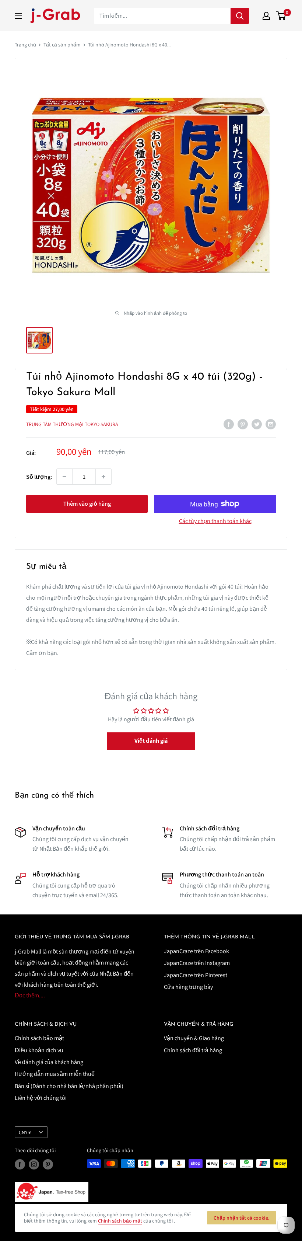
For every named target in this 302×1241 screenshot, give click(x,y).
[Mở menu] (18, 16)
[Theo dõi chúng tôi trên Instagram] (34, 1164)
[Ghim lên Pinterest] (243, 423)
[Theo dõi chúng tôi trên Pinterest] (48, 1164)
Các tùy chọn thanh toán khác (215, 521)
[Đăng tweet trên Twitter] (257, 423)
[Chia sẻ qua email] (271, 423)
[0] (281, 15)
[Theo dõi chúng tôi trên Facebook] (20, 1164)
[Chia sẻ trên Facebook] (229, 423)
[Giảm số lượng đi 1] (64, 476)
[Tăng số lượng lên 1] (103, 476)
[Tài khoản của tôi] (266, 16)
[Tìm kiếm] (240, 16)
